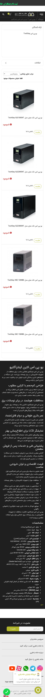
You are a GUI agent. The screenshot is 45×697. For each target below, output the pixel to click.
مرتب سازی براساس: (26, 74)
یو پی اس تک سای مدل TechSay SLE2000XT (25, 171)
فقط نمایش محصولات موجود (12, 78)
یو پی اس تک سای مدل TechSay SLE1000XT (25, 117)
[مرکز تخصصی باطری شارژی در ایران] (24, 14)
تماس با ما (29, 131)
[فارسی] (7, 695)
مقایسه (37, 132)
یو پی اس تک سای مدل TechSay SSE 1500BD (25, 334)
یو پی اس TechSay (30, 33)
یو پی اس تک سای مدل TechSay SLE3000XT (25, 226)
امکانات (37, 63)
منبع (42, 604)
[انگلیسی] (4, 695)
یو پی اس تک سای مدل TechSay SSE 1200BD (25, 280)
